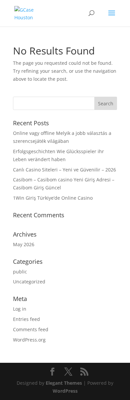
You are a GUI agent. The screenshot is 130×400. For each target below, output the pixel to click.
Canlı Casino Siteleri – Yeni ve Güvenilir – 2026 (64, 169)
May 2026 (23, 244)
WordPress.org (29, 340)
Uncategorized (29, 281)
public (20, 271)
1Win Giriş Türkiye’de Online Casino (53, 198)
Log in (19, 309)
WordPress (65, 391)
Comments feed (30, 329)
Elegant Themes (64, 383)
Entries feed (26, 319)
